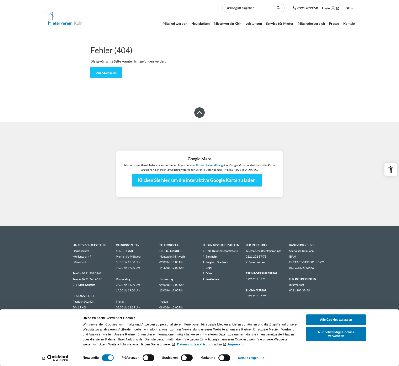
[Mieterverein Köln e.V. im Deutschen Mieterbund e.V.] (68, 18)
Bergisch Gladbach (217, 262)
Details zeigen (248, 358)
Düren (209, 273)
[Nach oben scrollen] (199, 112)
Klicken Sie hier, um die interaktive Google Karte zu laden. (197, 180)
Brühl (209, 267)
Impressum (236, 344)
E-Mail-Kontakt (85, 284)
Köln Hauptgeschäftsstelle (222, 251)
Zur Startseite (106, 73)
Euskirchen (212, 279)
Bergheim (211, 256)
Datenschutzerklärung (194, 344)
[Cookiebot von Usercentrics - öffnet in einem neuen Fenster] (55, 358)
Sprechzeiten (257, 262)
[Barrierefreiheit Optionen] (390, 169)
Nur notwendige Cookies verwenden (336, 334)
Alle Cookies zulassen (336, 319)
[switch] (148, 357)
